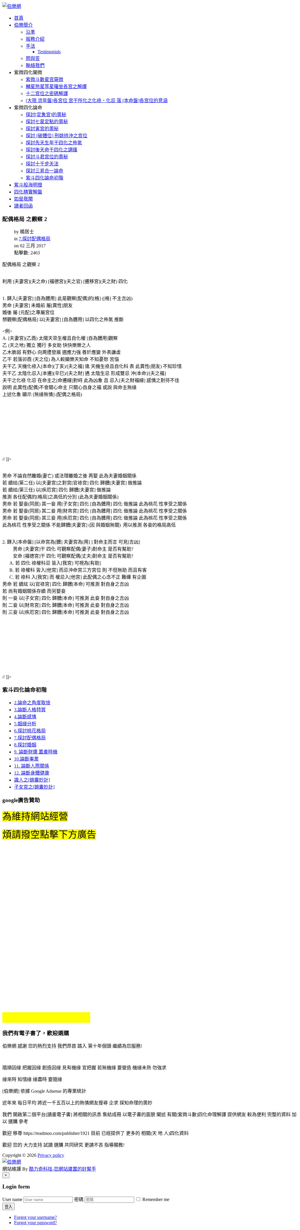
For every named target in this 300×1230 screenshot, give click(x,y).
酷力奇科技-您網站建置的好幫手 (62, 1168)
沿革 (30, 32)
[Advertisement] (89, 431)
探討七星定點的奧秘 (47, 121)
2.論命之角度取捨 (32, 702)
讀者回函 (23, 205)
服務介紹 (35, 39)
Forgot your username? (35, 1217)
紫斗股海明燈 (28, 184)
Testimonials (49, 51)
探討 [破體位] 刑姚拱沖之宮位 (56, 135)
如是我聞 (23, 198)
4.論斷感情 (25, 716)
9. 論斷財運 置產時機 (35, 751)
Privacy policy (51, 1155)
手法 (30, 46)
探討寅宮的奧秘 (42, 128)
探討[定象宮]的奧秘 (46, 114)
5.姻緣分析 (25, 723)
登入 (8, 1207)
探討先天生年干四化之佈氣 (54, 142)
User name (12, 1199)
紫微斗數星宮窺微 (44, 79)
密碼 (78, 1199)
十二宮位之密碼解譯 (47, 93)
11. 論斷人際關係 (31, 765)
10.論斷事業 (26, 758)
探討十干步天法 (42, 163)
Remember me (155, 1199)
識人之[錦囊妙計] (32, 779)
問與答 (33, 58)
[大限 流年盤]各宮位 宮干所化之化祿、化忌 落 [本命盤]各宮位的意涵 (97, 100)
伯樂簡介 (23, 25)
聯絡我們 (35, 65)
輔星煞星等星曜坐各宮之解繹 (56, 86)
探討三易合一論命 (44, 170)
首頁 (18, 18)
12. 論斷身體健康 (31, 772)
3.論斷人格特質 (30, 709)
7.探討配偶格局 (34, 238)
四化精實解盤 (28, 191)
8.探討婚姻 (25, 744)
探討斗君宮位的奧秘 (47, 156)
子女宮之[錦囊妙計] (34, 786)
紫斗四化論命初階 (44, 177)
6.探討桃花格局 (30, 730)
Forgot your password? (35, 1222)
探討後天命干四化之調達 (51, 149)
